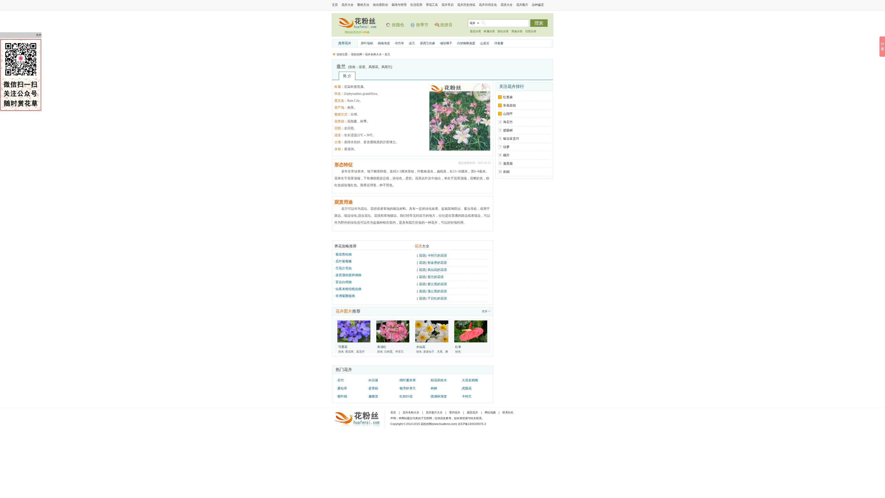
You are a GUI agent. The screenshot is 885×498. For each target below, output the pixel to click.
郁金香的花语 (437, 262)
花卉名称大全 (373, 54)
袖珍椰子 (446, 43)
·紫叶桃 (341, 396)
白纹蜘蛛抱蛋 (466, 43)
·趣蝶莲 (372, 396)
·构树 (433, 388)
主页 (335, 4)
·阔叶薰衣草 (407, 380)
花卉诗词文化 (488, 4)
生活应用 (416, 4)
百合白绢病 (344, 282)
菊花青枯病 (344, 254)
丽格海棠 (384, 43)
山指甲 (508, 114)
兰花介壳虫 (344, 268)
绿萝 (506, 147)
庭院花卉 (472, 412)
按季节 (422, 25)
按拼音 (446, 25)
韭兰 (412, 43)
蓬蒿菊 (508, 163)
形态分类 (475, 31)
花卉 (472, 23)
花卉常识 (448, 4)
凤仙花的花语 (437, 270)
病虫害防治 (380, 4)
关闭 (38, 35)
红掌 (458, 347)
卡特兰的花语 (437, 255)
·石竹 (340, 380)
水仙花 (420, 347)
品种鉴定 (538, 4)
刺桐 (506, 172)
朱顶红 (381, 347)
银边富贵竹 (511, 138)
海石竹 (508, 122)
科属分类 (489, 31)
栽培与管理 (399, 4)
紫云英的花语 (437, 284)
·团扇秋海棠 (438, 396)
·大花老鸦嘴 (469, 380)
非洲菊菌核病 (345, 296)
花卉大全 (348, 4)
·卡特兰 (466, 396)
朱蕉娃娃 (509, 105)
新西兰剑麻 (427, 43)
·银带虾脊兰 (407, 388)
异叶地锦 (367, 43)
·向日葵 (372, 380)
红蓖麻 (508, 97)
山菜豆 (484, 43)
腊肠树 (508, 130)
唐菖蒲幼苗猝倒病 (348, 275)
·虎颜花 (466, 388)
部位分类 (503, 31)
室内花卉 (454, 412)
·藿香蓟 (372, 388)
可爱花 (342, 347)
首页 (393, 412)
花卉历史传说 (466, 4)
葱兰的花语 (436, 277)
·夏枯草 (341, 388)
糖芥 (506, 155)
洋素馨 (498, 43)
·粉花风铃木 (438, 380)
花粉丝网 (356, 54)
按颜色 (398, 25)
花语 (422, 255)
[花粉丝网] (357, 28)
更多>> (486, 311)
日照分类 (530, 31)
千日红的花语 (437, 298)
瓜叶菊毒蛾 (344, 261)
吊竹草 (399, 43)
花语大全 (507, 4)
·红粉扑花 (405, 396)
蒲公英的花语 (437, 291)
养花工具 (432, 4)
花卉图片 (522, 4)
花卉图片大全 (434, 412)
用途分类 (516, 31)
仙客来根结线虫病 (348, 289)
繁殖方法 (363, 4)
